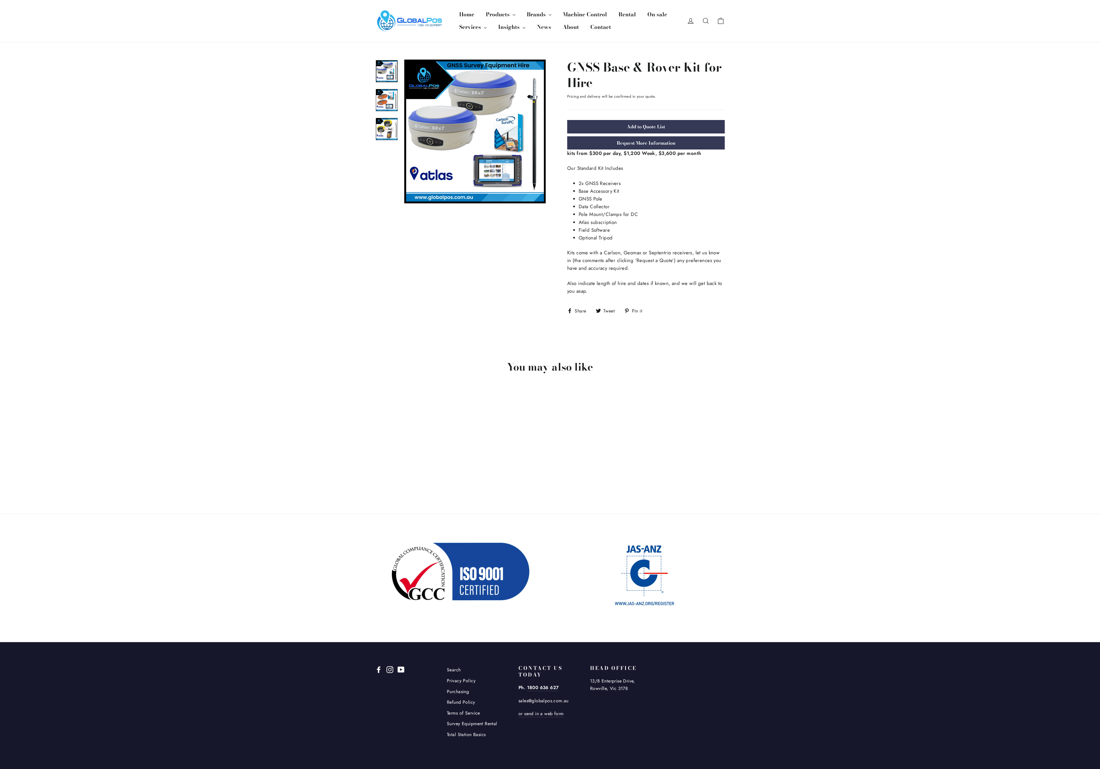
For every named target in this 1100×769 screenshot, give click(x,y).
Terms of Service (463, 713)
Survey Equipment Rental (472, 723)
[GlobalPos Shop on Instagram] (389, 669)
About (571, 27)
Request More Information (646, 142)
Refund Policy (461, 702)
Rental (627, 14)
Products (498, 14)
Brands (537, 14)
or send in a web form (540, 713)
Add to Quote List (646, 126)
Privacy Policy (461, 680)
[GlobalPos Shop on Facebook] (378, 669)
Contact (600, 27)
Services (470, 27)
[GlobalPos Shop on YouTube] (401, 669)
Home (466, 14)
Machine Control (585, 14)
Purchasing (458, 691)
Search (454, 669)
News (544, 27)
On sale (657, 14)
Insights (509, 27)
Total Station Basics (466, 734)
